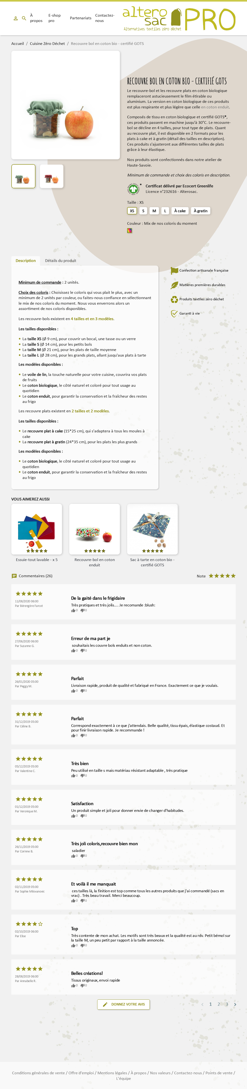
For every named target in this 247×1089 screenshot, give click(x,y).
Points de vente (219, 1073)
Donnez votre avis (123, 1004)
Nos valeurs (161, 1073)
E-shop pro (54, 18)
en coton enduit (215, 107)
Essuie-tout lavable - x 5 (37, 560)
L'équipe (123, 1078)
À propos (36, 18)
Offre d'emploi (82, 1073)
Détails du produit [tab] (60, 261)
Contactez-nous (105, 18)
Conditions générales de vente (39, 1073)
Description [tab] (26, 261)
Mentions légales (112, 1073)
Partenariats (80, 18)
